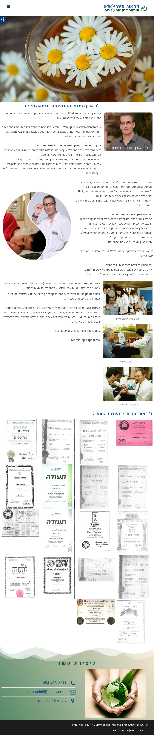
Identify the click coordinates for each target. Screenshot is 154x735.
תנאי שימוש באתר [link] (120, 730)
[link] (126, 7)
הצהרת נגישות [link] (137, 730)
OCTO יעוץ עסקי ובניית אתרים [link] (86, 724)
